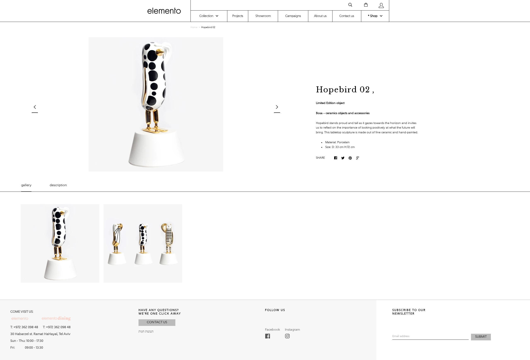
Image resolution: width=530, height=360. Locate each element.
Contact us (346, 16)
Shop (373, 16)
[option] (156, 104)
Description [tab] (58, 185)
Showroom (263, 16)
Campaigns (293, 16)
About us (320, 16)
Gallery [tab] (26, 185)
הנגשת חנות (146, 331)
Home (194, 27)
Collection (206, 16)
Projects (237, 16)
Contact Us (157, 322)
